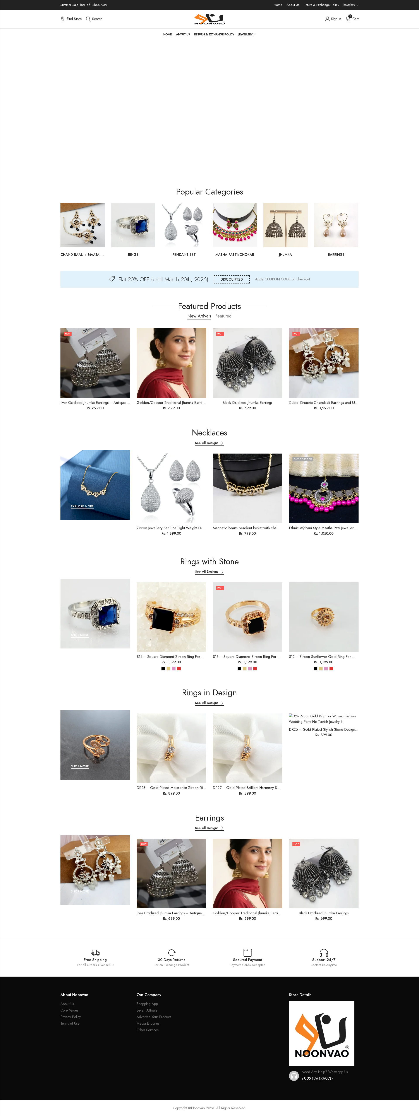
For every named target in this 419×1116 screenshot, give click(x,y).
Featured (223, 316)
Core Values (69, 1010)
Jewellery (349, 4)
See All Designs (206, 443)
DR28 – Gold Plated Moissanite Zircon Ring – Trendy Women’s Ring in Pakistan (200, 787)
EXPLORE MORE (82, 506)
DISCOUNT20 (232, 279)
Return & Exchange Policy (321, 4)
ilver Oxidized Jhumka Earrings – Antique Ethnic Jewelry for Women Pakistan (121, 402)
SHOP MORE (80, 635)
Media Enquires (148, 1023)
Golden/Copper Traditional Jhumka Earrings (172, 402)
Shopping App (147, 1003)
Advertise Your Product (154, 1016)
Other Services (148, 1029)
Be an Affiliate (147, 1010)
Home (278, 4)
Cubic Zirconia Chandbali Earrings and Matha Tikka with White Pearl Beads (348, 402)
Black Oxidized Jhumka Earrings (248, 402)
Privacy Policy (70, 1016)
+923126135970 (317, 1079)
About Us (293, 4)
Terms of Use (70, 1023)
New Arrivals (199, 316)
